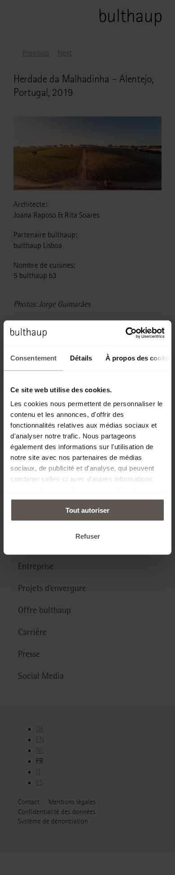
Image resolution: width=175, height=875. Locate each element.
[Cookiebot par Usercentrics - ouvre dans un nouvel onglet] (126, 333)
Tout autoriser (87, 510)
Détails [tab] (81, 357)
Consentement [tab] (33, 357)
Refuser (87, 536)
